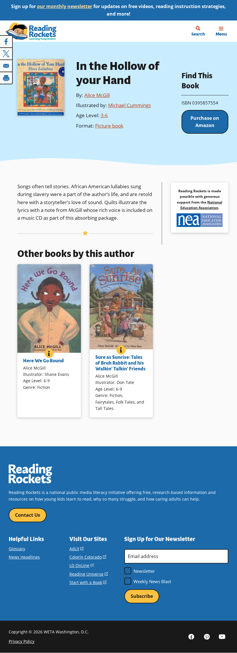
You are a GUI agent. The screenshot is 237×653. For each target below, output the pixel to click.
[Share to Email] (6, 65)
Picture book (109, 125)
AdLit (76, 548)
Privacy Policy (21, 641)
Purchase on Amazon (204, 122)
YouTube (222, 636)
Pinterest (206, 636)
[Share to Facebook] (6, 41)
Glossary (17, 548)
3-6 (104, 115)
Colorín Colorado (87, 557)
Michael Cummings (129, 105)
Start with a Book (87, 582)
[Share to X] (6, 53)
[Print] (6, 78)
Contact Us (27, 515)
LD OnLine (81, 565)
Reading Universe (88, 574)
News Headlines (24, 557)
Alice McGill (97, 95)
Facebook (191, 636)
